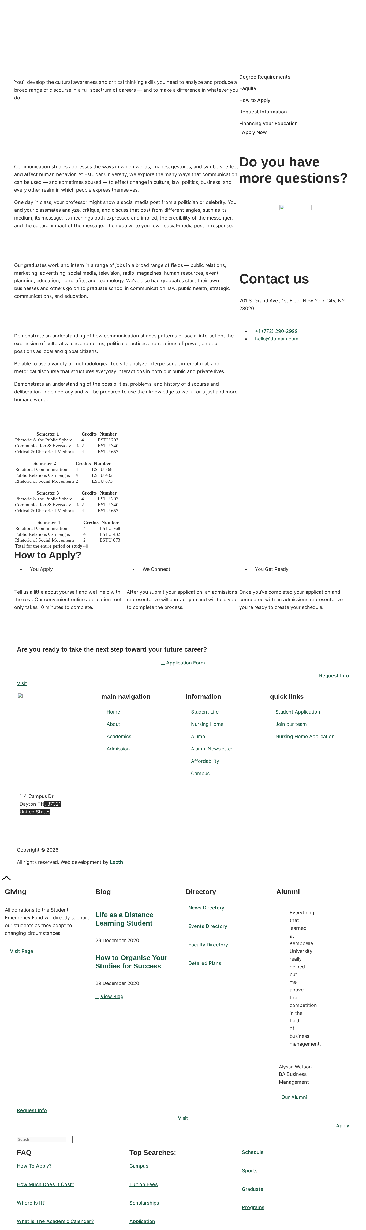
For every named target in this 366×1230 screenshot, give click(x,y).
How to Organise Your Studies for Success (131, 962)
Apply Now (254, 132)
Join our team (291, 724)
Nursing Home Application (305, 736)
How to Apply (254, 100)
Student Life (205, 712)
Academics (119, 736)
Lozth (116, 862)
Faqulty (247, 88)
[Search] (70, 1139)
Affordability (205, 761)
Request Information (263, 111)
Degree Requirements (264, 77)
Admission (118, 749)
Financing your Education (268, 123)
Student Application (297, 712)
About (113, 724)
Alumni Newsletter (212, 749)
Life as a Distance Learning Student (124, 919)
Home (113, 712)
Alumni (198, 736)
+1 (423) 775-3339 (41, 829)
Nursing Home (207, 724)
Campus (200, 773)
